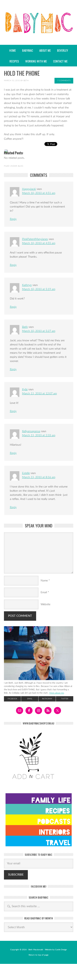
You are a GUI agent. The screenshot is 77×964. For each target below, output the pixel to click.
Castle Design (61, 950)
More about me (56, 693)
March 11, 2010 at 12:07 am (39, 393)
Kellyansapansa (31, 431)
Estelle (26, 473)
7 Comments (63, 81)
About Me (45, 50)
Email (44, 592)
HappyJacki (29, 189)
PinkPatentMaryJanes (35, 239)
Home (12, 50)
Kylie (25, 389)
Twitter (64, 699)
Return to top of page (38, 955)
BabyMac (38, 33)
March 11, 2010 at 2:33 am (38, 435)
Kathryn (27, 285)
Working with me (36, 61)
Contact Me (60, 61)
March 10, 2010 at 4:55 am (38, 243)
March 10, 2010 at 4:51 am (38, 193)
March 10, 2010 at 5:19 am (38, 289)
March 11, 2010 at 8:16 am (38, 477)
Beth (26, 81)
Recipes (13, 61)
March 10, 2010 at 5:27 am (38, 331)
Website (45, 604)
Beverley (62, 50)
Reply (13, 219)
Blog (20, 166)
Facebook (12, 699)
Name (44, 580)
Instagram (47, 699)
